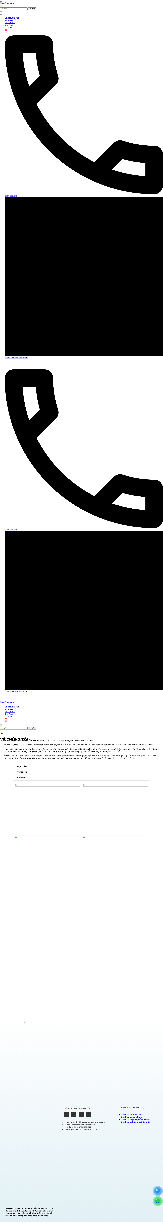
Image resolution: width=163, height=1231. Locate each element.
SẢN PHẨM (10, 23)
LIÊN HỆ (8, 27)
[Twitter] (73, 1114)
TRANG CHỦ (10, 20)
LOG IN (3, 733)
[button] (81, 766)
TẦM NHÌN (22, 772)
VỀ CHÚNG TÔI (12, 18)
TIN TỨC (9, 25)
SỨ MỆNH (21, 778)
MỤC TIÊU (22, 766)
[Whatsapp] (88, 1114)
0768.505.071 (11, 196)
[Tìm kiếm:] (13, 8)
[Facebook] (66, 1114)
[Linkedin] (81, 1114)
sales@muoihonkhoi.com (16, 357)
